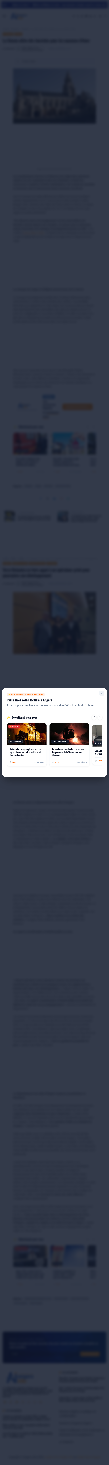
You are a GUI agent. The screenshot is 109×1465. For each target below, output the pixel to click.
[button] (94, 717)
